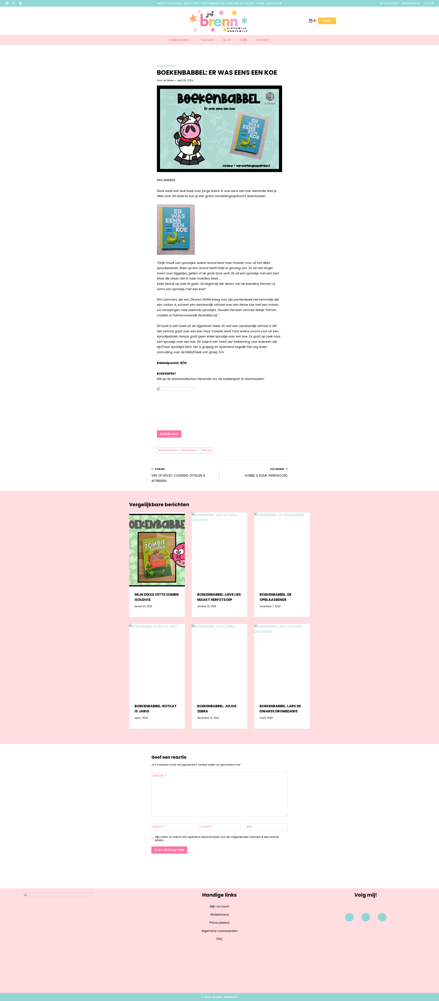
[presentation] (157, 549)
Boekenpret (189, 450)
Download (169, 434)
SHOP (327, 20)
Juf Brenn (168, 80)
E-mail (206, 827)
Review (206, 450)
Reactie (159, 776)
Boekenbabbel (166, 65)
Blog (227, 40)
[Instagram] (14, 3)
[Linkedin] (382, 917)
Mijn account (389, 3)
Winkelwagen (411, 3)
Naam (158, 827)
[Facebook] (7, 3)
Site (249, 827)
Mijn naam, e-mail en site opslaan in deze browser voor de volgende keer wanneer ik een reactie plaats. (217, 838)
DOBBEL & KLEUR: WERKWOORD (266, 473)
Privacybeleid (219, 923)
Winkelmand (219, 915)
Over (243, 40)
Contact (263, 40)
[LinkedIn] (20, 3)
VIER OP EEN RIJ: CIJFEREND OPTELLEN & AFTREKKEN (178, 475)
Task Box (207, 40)
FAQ (219, 939)
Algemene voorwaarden (219, 931)
